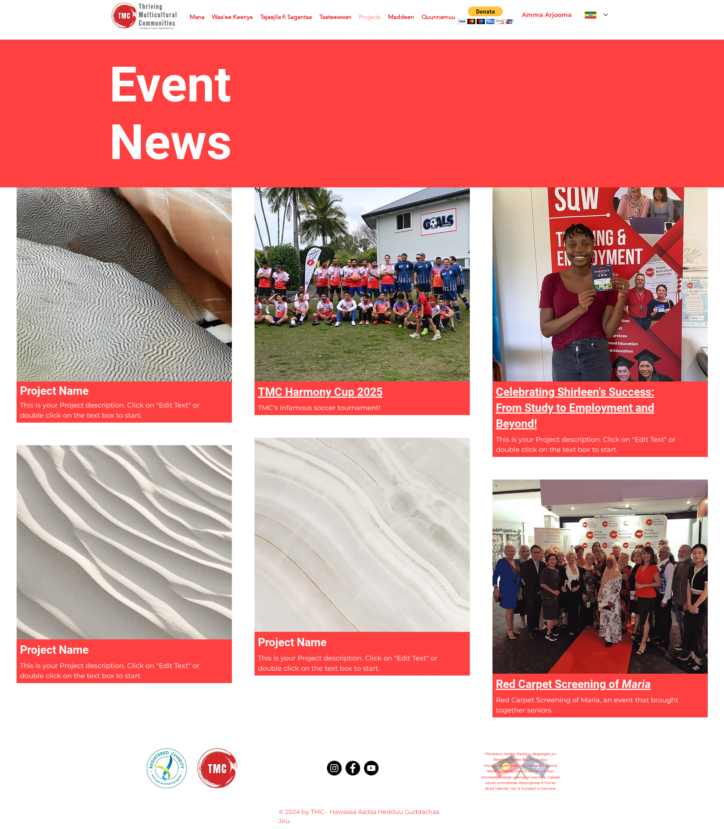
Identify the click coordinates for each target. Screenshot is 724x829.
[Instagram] (334, 768)
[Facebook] (352, 768)
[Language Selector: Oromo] (596, 14)
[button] (485, 15)
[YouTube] (371, 768)
